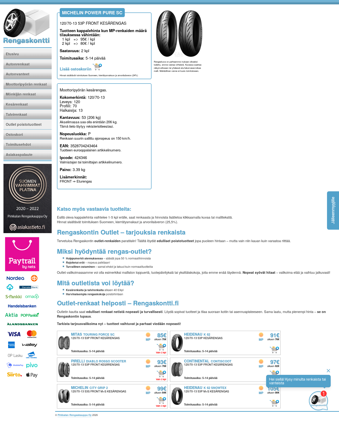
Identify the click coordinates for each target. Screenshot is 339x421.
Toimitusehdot (18, 144)
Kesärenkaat (17, 104)
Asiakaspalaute (19, 154)
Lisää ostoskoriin (76, 69)
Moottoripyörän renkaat (26, 84)
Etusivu (12, 54)
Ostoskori (14, 134)
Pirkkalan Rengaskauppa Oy (75, 415)
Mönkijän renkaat (21, 94)
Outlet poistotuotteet (24, 124)
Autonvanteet (17, 74)
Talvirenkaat (16, 114)
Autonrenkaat (18, 64)
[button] (333, 210)
